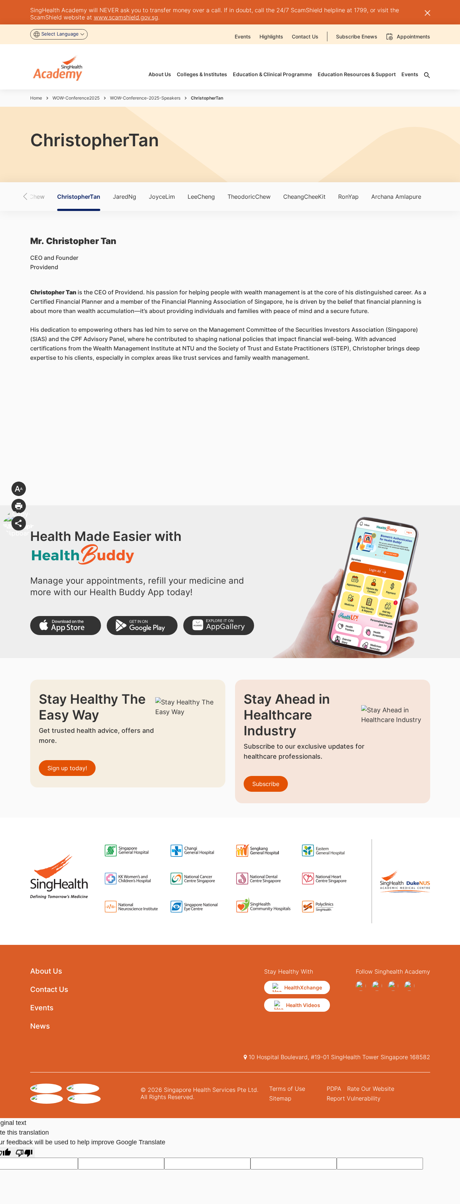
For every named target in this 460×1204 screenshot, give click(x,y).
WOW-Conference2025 (76, 98)
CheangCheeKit (304, 196)
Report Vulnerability (354, 1098)
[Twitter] (394, 986)
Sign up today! (67, 768)
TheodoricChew (249, 196)
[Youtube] (378, 986)
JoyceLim (162, 196)
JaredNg (124, 196)
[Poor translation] (24, 1152)
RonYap (348, 196)
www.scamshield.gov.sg (126, 17)
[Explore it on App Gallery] (218, 625)
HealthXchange (303, 987)
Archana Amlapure (396, 196)
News (40, 1026)
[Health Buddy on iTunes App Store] (65, 625)
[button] (38, 196)
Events (42, 1007)
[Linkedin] (411, 986)
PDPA (334, 1088)
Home (36, 98)
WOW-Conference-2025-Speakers (145, 98)
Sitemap (280, 1098)
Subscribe (265, 783)
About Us (46, 971)
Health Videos (303, 1005)
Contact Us (49, 989)
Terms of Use (287, 1088)
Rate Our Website (370, 1088)
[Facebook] (362, 986)
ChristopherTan (78, 196)
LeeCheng (201, 196)
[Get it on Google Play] (142, 625)
